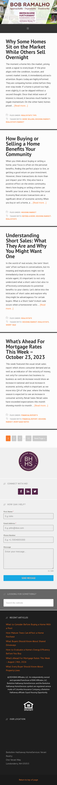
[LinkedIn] (28, 491)
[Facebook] (21, 491)
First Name (9, 511)
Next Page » (39, 438)
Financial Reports (29, 415)
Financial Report (30, 419)
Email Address (10, 523)
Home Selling (28, 119)
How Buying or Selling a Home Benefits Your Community (23, 146)
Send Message (29, 578)
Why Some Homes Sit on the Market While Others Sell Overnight (26, 49)
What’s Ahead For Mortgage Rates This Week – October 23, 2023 (25, 349)
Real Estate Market (15, 122)
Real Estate (11, 219)
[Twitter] (35, 491)
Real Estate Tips (28, 115)
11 (28, 438)
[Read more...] (21, 105)
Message (7, 547)
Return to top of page (28, 779)
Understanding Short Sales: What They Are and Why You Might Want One (26, 246)
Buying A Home (28, 216)
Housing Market (42, 119)
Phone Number (9, 535)
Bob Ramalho (28, 12)
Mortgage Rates (21, 422)
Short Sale (11, 325)
